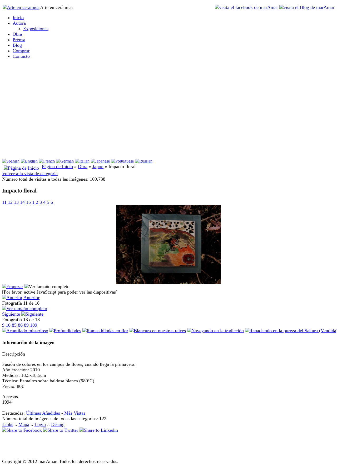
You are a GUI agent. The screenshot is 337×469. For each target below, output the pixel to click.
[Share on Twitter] (60, 430)
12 (10, 202)
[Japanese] (100, 161)
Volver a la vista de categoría (30, 173)
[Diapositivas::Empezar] (12, 286)
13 (16, 202)
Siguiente (11, 314)
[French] (47, 161)
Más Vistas (74, 413)
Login (40, 424)
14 (22, 202)
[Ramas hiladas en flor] (105, 330)
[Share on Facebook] (22, 430)
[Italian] (82, 161)
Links (7, 424)
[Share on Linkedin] (99, 430)
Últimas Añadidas (43, 413)
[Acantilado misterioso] (25, 330)
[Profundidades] (65, 330)
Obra (82, 166)
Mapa (23, 424)
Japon (97, 166)
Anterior (31, 297)
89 (26, 325)
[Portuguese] (122, 161)
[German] (65, 161)
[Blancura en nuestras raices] (158, 330)
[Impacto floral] (168, 282)
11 (4, 202)
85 (14, 325)
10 (8, 325)
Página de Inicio (57, 166)
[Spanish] (10, 161)
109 (33, 325)
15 (28, 202)
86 (20, 325)
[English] (29, 161)
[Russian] (143, 161)
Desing (58, 424)
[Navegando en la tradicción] (215, 330)
